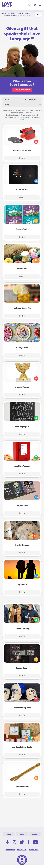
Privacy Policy (22, 850)
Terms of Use (10, 850)
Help (9, 834)
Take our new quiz (22, 90)
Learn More (26, 15)
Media (22, 834)
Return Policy (33, 850)
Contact (35, 834)
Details (22, 158)
